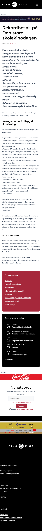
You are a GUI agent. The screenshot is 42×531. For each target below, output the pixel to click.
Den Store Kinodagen (19, 354)
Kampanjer (8, 281)
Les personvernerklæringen (21, 402)
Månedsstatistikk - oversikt (14, 291)
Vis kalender (9, 359)
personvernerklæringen (24, 409)
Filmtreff (15, 348)
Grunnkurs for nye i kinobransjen (23, 334)
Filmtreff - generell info (13, 284)
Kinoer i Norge (10, 304)
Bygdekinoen (9, 287)
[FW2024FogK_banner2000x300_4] (21, 19)
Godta (22, 409)
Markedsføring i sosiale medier (11, 518)
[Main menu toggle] (37, 4)
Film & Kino (4, 515)
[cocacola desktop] (21, 377)
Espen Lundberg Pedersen (9, 474)
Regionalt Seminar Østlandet (22, 327)
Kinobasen (8, 294)
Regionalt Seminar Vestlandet (22, 341)
